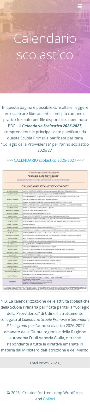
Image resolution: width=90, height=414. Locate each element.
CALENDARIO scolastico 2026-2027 (45, 160)
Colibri (49, 399)
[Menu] (80, 6)
